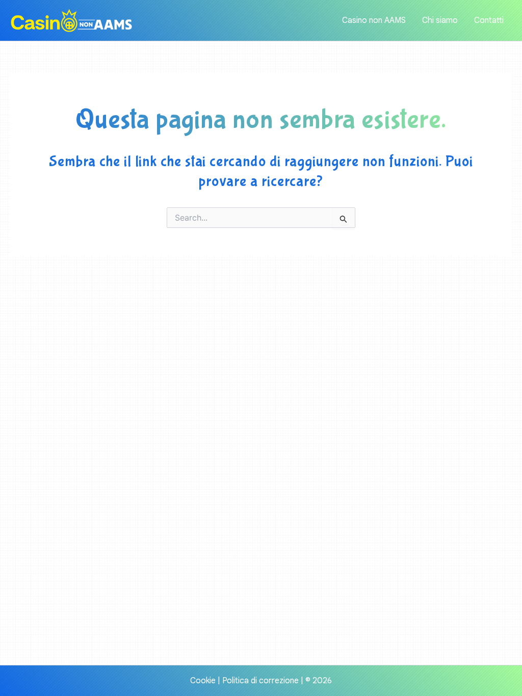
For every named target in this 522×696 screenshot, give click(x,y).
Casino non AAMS (374, 20)
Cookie (203, 681)
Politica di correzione (260, 681)
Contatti (489, 20)
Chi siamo (440, 20)
